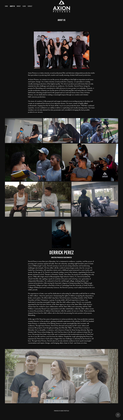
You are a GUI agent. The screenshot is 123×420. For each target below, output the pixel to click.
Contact (30, 6)
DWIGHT (19, 6)
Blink (24, 6)
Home (6, 6)
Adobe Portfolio (64, 411)
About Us (12, 6)
